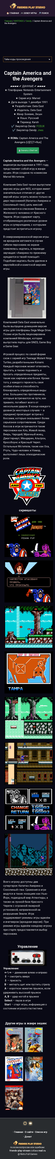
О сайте (29, 1132)
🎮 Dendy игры (29, 13)
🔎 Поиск (43, 13)
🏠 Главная (13, 13)
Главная (8, 21)
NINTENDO (19, 21)
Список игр (41, 1132)
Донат (28, 1136)
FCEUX (40, 126)
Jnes (40, 130)
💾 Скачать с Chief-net (27, 150)
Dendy (29, 21)
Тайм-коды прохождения (17, 59)
